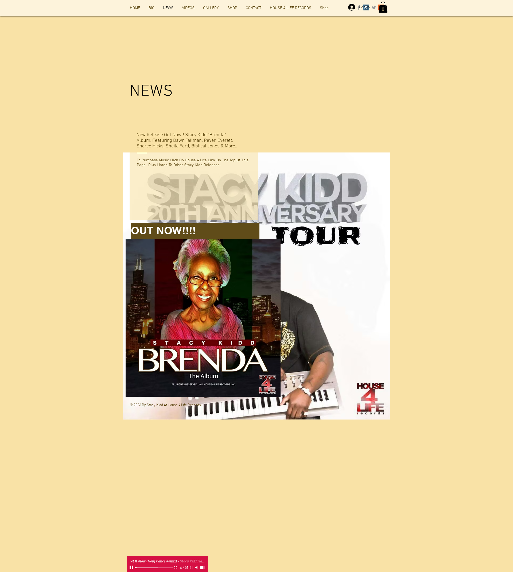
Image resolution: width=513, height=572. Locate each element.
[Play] (132, 567)
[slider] (202, 567)
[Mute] (197, 567)
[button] (383, 7)
